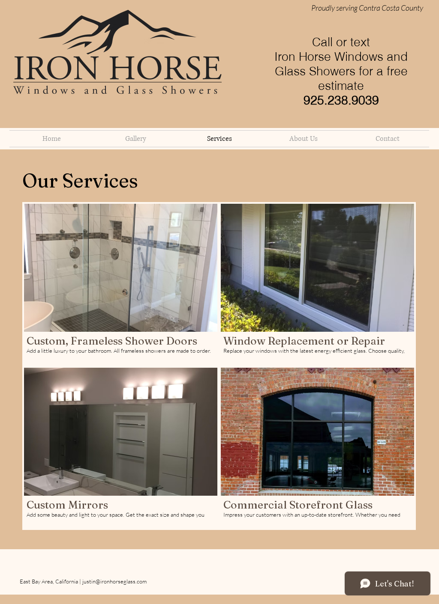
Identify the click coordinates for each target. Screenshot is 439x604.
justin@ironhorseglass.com (114, 581)
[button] (120, 284)
